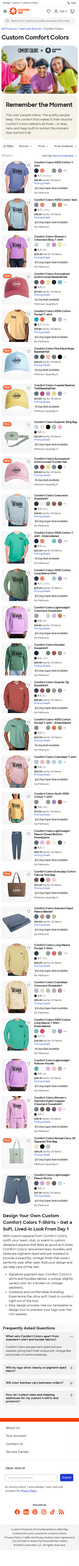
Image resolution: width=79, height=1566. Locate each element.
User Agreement (64, 1537)
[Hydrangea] (60, 1183)
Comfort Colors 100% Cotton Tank (55, 200)
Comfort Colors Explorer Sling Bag (55, 422)
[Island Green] (54, 541)
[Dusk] (54, 1109)
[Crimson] (42, 282)
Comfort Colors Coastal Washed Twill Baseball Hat (54, 387)
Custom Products (21, 1529)
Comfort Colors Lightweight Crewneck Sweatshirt (52, 609)
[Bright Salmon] (54, 728)
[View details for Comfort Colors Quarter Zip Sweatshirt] (16, 697)
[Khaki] (60, 728)
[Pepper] (60, 504)
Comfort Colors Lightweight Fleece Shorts (52, 1176)
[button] (29, 165)
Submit (66, 1477)
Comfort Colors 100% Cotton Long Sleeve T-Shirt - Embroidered (52, 1023)
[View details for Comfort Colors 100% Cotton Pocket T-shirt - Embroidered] (16, 734)
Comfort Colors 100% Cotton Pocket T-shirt (52, 313)
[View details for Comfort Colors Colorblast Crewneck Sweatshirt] (16, 997)
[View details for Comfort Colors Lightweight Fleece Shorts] (16, 1189)
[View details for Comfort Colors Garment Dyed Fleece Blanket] (16, 923)
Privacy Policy (12, 1537)
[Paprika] (42, 1031)
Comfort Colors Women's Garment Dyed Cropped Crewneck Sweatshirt (50, 1101)
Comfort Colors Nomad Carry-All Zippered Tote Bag (54, 1140)
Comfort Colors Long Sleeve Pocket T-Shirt (52, 947)
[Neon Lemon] (60, 244)
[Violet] (60, 170)
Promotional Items (45, 1529)
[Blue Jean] (36, 357)
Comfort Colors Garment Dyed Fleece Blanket (53, 910)
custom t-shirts (57, 1533)
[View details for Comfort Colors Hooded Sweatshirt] (16, 659)
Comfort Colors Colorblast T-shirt (55, 757)
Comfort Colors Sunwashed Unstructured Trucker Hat (51, 460)
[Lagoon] (36, 1031)
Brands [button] (23, 146)
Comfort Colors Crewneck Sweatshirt (51, 497)
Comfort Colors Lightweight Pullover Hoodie (52, 1062)
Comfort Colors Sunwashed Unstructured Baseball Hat (51, 275)
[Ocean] (36, 762)
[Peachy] (48, 357)
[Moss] (42, 357)
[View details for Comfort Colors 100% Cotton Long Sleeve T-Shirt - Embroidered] (16, 1034)
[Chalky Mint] (48, 244)
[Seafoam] (48, 728)
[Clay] (60, 990)
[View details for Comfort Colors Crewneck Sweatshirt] (16, 510)
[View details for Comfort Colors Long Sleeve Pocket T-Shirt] (16, 960)
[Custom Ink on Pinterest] (34, 1512)
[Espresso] (36, 880)
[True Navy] (36, 170)
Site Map (63, 1529)
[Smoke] (48, 762)
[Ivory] (42, 427)
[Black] (54, 282)
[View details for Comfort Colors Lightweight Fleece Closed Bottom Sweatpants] (16, 846)
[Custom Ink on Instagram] (43, 1512)
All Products (9, 28)
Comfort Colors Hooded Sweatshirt (49, 646)
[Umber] (42, 762)
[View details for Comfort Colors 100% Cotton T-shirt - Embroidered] (16, 547)
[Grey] (60, 653)
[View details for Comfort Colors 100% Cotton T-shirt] (16, 177)
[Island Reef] (54, 578)
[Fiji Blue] (54, 762)
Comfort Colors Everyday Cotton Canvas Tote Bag (55, 873)
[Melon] (60, 205)
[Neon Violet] (54, 244)
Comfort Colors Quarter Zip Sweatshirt (51, 684)
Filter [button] (10, 146)
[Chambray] (36, 244)
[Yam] (60, 616)
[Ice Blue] (36, 205)
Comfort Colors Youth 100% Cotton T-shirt (51, 795)
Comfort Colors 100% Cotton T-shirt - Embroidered (54, 534)
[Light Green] (54, 170)
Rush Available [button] (63, 146)
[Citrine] (42, 990)
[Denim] (36, 282)
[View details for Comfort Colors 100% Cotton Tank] (16, 214)
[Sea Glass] (60, 762)
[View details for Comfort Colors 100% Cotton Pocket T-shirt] (16, 326)
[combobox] (39, 21)
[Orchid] (60, 319)
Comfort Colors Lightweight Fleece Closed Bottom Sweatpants (52, 834)
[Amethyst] (36, 990)
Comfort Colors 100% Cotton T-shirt (54, 164)
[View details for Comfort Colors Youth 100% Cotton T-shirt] (16, 808)
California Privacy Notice (38, 1537)
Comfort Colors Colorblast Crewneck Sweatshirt (50, 984)
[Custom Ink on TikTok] (52, 1512)
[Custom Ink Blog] (61, 1512)
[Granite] (54, 357)
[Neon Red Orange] (42, 170)
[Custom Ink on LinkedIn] (26, 1512)
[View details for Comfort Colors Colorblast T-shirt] (16, 772)
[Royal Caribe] (36, 319)
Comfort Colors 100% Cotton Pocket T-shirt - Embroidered (52, 721)
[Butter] (48, 282)
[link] (19, 11)
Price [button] (41, 146)
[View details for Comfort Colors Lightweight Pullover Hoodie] (16, 1075)
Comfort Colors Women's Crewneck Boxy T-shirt (50, 238)
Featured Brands (30, 28)
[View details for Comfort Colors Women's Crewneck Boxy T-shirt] (16, 251)
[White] (48, 170)
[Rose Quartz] (60, 427)
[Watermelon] (54, 953)
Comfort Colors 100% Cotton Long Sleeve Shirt (52, 572)
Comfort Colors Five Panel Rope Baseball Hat (54, 350)
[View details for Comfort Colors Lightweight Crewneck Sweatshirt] (16, 622)
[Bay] (54, 427)
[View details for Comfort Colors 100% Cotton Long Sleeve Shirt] (16, 585)
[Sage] (54, 319)
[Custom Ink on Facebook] (17, 1512)
